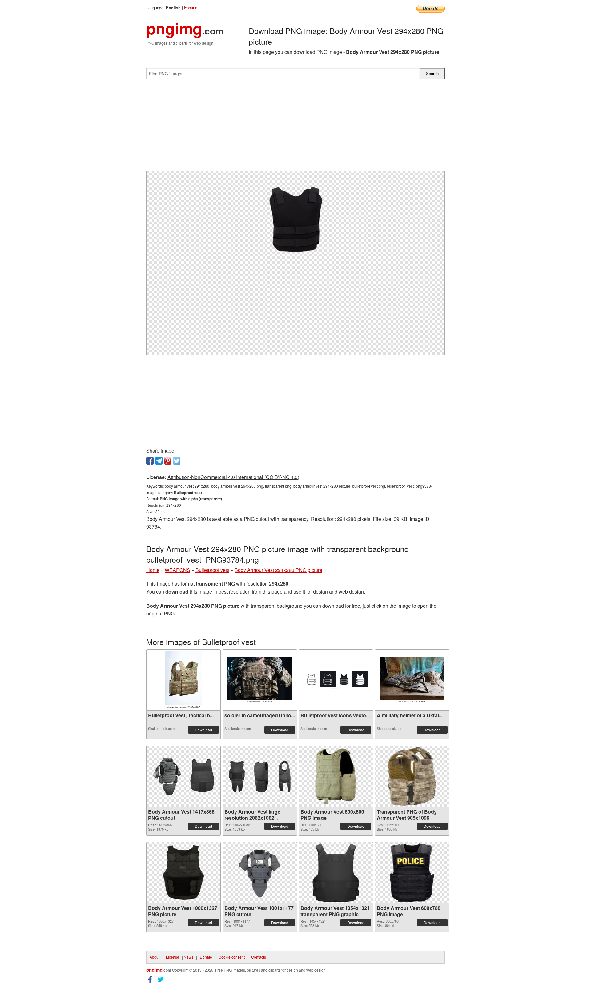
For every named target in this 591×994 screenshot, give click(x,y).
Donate (206, 957)
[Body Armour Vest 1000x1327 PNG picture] (184, 872)
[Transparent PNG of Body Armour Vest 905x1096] (412, 776)
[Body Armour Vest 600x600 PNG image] (336, 776)
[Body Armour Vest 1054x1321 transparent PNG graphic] (335, 872)
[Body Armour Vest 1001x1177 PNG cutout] (260, 872)
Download (203, 729)
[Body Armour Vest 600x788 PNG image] (412, 872)
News (188, 957)
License (172, 957)
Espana (190, 7)
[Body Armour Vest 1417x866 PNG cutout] (183, 776)
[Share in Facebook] (150, 461)
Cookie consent (232, 957)
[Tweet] (176, 461)
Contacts (258, 957)
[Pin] (167, 461)
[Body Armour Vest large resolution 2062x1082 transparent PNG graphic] (260, 776)
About (154, 957)
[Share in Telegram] (159, 461)
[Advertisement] (295, 127)
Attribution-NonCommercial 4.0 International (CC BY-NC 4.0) (233, 477)
